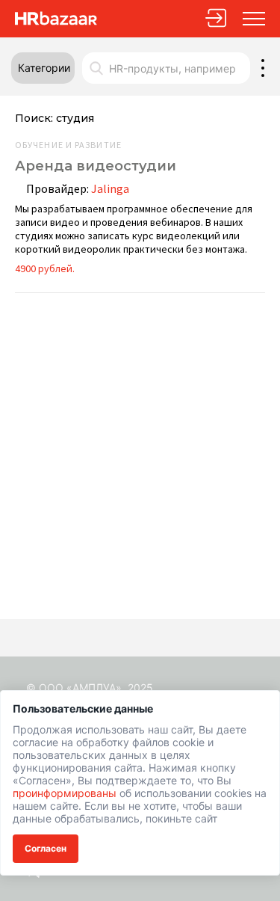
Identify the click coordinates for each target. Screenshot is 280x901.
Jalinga (110, 188)
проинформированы (64, 793)
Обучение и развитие (68, 145)
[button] (43, 68)
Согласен (45, 848)
